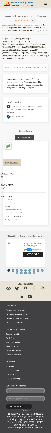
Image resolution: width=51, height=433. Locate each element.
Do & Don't (10, 338)
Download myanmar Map (16, 314)
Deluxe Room (24, 137)
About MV (10, 366)
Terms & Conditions (14, 342)
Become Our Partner (14, 322)
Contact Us (10, 374)
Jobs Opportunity (13, 379)
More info (33, 254)
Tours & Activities (13, 334)
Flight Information (13, 355)
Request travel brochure (15, 310)
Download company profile (17, 318)
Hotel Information (13, 347)
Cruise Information (13, 351)
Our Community (12, 370)
